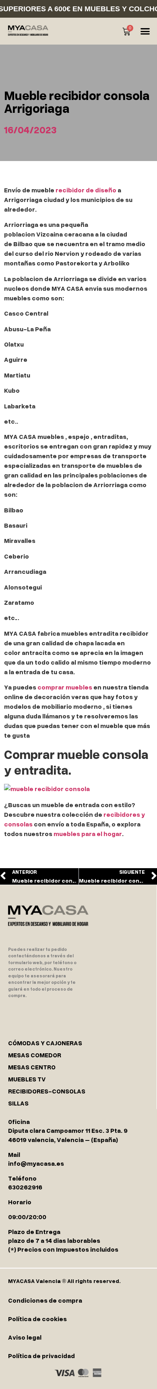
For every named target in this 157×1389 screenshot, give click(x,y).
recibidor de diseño (86, 190)
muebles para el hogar (88, 833)
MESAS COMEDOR (34, 1055)
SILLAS (18, 1103)
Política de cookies (37, 1319)
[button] (145, 31)
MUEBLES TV (27, 1079)
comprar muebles (64, 687)
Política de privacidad (41, 1355)
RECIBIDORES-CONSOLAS (46, 1091)
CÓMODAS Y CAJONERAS (45, 1043)
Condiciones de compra (45, 1300)
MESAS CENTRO (32, 1067)
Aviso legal (24, 1337)
